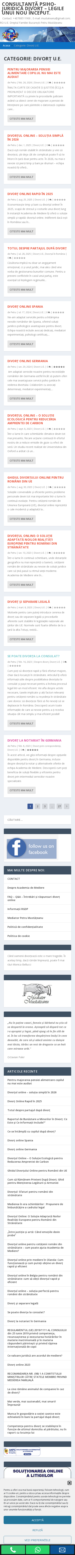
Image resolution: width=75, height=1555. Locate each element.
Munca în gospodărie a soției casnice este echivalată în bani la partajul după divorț (33, 1415)
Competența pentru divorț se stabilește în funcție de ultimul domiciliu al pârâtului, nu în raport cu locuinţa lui (36, 1429)
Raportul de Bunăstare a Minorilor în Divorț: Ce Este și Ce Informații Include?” (37, 1120)
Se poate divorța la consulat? (33, 656)
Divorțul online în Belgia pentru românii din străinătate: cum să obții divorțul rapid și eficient (35, 1279)
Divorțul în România (55, 253)
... (52, 806)
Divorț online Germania (27, 361)
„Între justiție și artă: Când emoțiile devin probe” (33, 1233)
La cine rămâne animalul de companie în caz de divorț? (35, 1390)
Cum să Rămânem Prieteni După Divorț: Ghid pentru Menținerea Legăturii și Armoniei (35, 1181)
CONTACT (13, 878)
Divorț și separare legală (28, 602)
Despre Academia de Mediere (25, 887)
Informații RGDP (17, 909)
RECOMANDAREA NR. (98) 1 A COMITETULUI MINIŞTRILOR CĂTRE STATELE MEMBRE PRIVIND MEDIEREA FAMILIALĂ (37, 1377)
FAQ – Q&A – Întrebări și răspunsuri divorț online (33, 898)
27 (59, 806)
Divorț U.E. (39, 82)
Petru (13, 82)
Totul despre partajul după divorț (37, 248)
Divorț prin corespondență (47, 746)
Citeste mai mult (21, 118)
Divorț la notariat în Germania (34, 740)
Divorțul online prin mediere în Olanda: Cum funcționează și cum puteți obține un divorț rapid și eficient (35, 1263)
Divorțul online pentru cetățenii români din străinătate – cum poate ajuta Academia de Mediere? (35, 1247)
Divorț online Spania (25, 307)
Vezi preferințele (37, 1540)
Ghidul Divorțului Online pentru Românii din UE (35, 479)
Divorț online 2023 (18, 1364)
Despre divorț (41, 661)
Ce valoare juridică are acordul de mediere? (34, 1355)
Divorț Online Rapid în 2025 (30, 194)
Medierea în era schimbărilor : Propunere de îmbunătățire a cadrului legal (35, 1205)
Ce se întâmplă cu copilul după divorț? (31, 1131)
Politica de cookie (18, 936)
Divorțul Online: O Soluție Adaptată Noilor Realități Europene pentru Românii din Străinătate (32, 541)
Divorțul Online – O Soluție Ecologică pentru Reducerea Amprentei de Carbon (31, 419)
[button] (69, 1483)
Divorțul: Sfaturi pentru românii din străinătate (30, 1193)
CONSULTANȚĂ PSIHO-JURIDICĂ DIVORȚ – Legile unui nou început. (33, 8)
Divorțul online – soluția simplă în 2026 (35, 137)
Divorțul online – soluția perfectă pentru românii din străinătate (33, 1292)
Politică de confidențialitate (25, 927)
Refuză (37, 1530)
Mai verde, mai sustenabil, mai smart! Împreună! (31, 1403)
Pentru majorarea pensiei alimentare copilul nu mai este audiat (34, 73)
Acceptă (38, 1520)
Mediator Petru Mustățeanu (25, 918)
